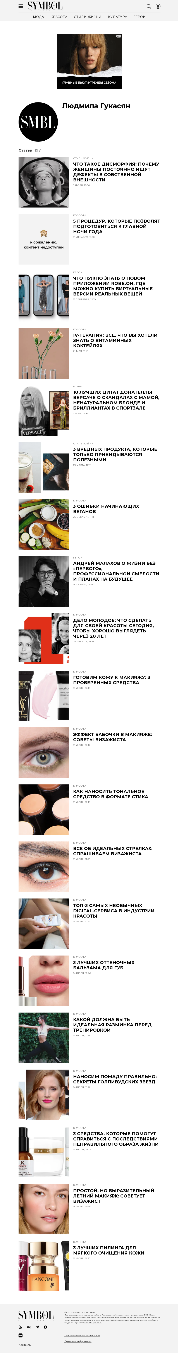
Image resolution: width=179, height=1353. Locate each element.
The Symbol (45, 6)
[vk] (29, 1327)
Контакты (25, 1344)
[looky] (20, 1335)
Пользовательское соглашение (82, 1335)
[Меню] (21, 6)
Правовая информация (77, 1341)
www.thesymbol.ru (93, 1323)
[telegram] (37, 1327)
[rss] (20, 1327)
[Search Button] (148, 6)
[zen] (45, 1327)
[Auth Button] (158, 6)
